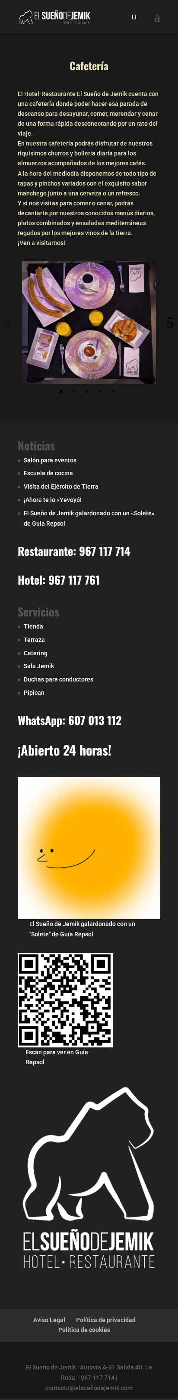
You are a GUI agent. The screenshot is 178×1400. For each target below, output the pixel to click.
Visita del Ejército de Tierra (61, 486)
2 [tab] (74, 391)
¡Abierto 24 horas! (64, 749)
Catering (36, 653)
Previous (8, 322)
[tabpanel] (89, 322)
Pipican (34, 692)
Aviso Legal (49, 1319)
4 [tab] (100, 391)
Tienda (33, 626)
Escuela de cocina (48, 473)
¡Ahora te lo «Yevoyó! (53, 499)
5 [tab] (112, 391)
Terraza (34, 639)
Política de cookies (84, 1329)
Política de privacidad (106, 1319)
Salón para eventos (50, 460)
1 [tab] (61, 391)
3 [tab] (87, 391)
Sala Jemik (39, 666)
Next (170, 322)
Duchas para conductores (58, 679)
